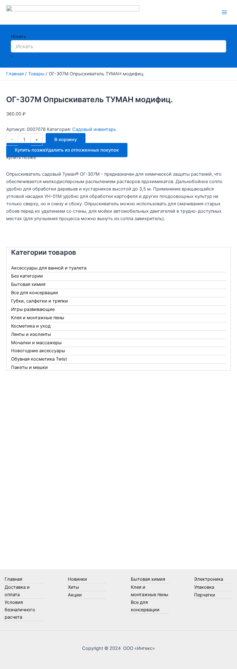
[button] (66, 150)
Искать (18, 36)
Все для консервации (34, 292)
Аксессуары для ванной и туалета (48, 268)
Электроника (208, 579)
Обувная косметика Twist (39, 359)
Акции (75, 595)
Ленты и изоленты (31, 334)
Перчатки (204, 595)
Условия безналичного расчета (20, 610)
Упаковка (204, 587)
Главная (13, 579)
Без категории (27, 276)
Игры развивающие (33, 309)
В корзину (65, 139)
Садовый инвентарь (94, 129)
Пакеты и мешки (29, 367)
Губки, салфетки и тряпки (39, 301)
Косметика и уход (31, 326)
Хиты (73, 587)
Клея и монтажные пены (37, 317)
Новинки (77, 579)
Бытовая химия (28, 284)
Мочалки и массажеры (36, 342)
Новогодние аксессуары (38, 350)
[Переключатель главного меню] (224, 12)
